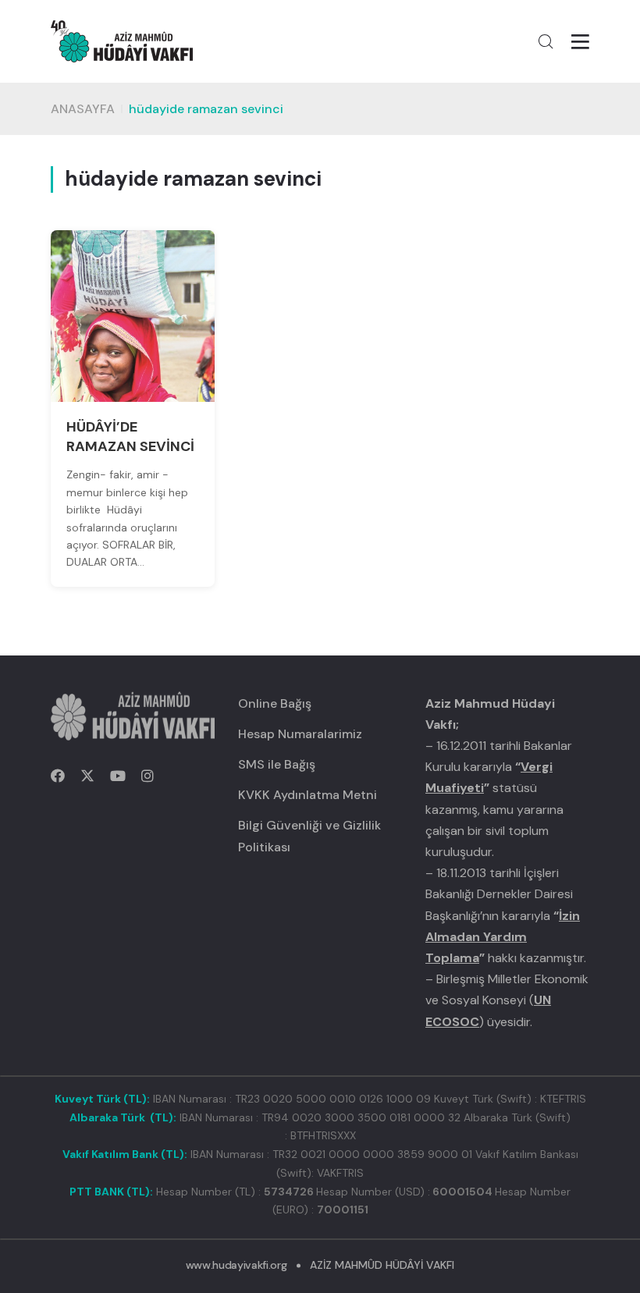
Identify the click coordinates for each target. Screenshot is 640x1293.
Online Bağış (274, 703)
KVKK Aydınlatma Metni (307, 795)
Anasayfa (83, 109)
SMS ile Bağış (276, 764)
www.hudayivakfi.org (236, 1265)
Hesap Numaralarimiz (300, 734)
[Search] (545, 41)
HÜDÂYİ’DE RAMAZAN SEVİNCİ (130, 436)
